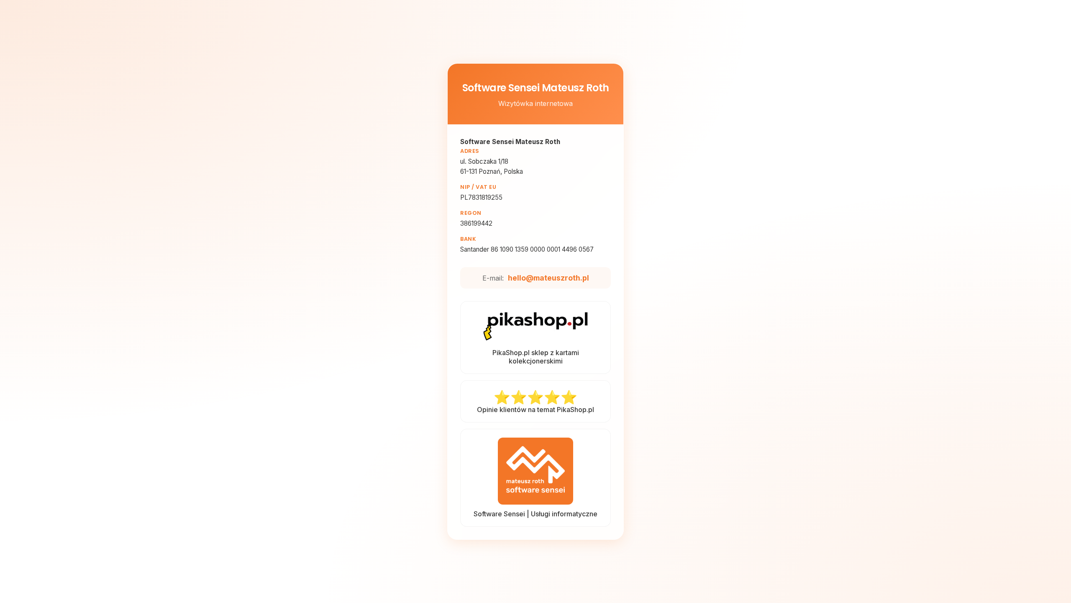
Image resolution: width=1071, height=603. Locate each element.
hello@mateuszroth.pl (548, 277)
